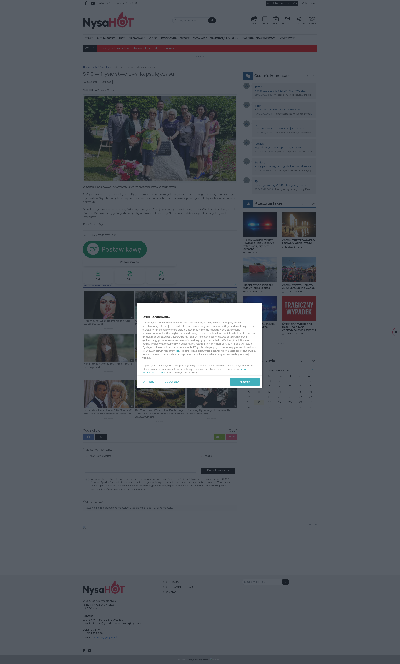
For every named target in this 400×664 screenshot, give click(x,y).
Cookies (161, 372)
